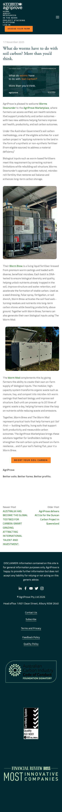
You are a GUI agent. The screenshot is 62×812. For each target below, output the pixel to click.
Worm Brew (16, 266)
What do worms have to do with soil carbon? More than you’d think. (30, 54)
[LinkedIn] (20, 588)
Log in (7, 24)
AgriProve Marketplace (36, 108)
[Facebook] (25, 588)
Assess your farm (19, 28)
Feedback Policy (31, 637)
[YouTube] (31, 588)
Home (6, 11)
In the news (10, 17)
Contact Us (31, 612)
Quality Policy (31, 644)
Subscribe (31, 619)
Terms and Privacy (31, 628)
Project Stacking (14, 20)
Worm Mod (14, 378)
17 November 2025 (13, 42)
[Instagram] (42, 588)
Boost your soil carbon (31, 460)
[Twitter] (36, 588)
